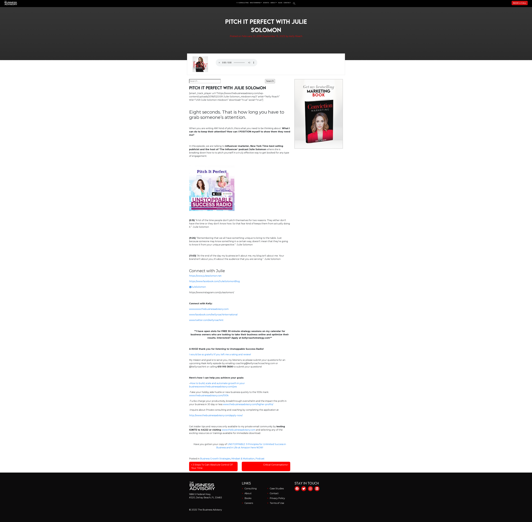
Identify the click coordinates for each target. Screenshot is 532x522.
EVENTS (266, 3)
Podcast (259, 458)
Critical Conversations (275, 464)
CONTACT (287, 3)
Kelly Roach (295, 36)
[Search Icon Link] (293, 2)
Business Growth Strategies (215, 458)
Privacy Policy (277, 498)
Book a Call (519, 3)
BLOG (280, 3)
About (248, 493)
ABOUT (273, 3)
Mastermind (255, 3)
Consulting (251, 488)
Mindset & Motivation (243, 458)
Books (248, 498)
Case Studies (277, 488)
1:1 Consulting (242, 3)
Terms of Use (277, 503)
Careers (249, 503)
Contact (274, 493)
